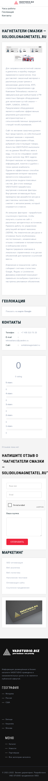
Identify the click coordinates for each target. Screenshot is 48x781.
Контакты (7, 16)
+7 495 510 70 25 (29, 332)
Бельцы (9, 719)
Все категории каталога (19, 757)
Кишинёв (10, 724)
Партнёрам (14, 753)
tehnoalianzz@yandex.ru (17, 340)
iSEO (36, 776)
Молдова (10, 694)
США (8, 702)
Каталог (12, 744)
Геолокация (8, 12)
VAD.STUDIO (15, 776)
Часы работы (9, 8)
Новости (12, 748)
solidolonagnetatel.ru (30, 345)
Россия (9, 698)
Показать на (12, 311)
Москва (9, 728)
